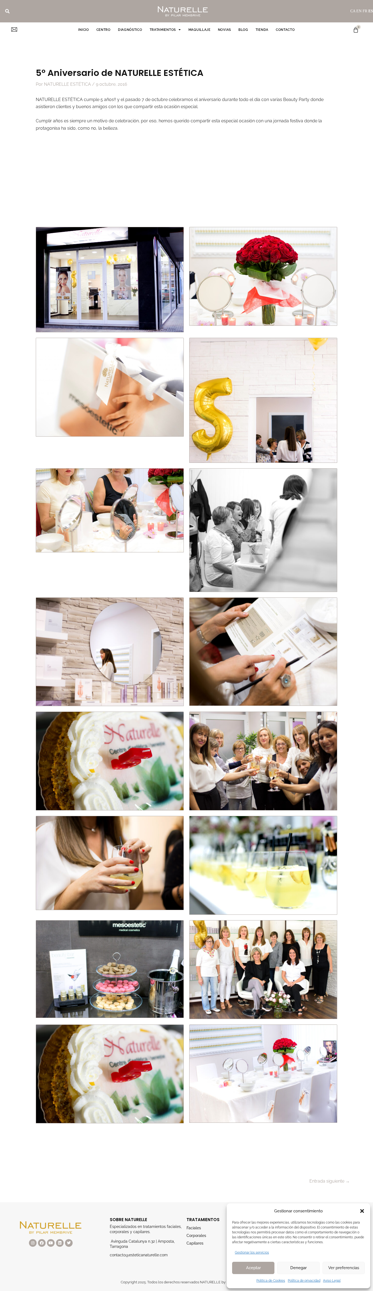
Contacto (285, 30)
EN (359, 11)
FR (365, 11)
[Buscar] (7, 11)
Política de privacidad (304, 1281)
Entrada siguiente (329, 1181)
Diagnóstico (130, 30)
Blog (243, 30)
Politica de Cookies (270, 1281)
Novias (224, 30)
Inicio (83, 30)
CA (352, 11)
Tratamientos (163, 30)
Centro (103, 30)
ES (370, 11)
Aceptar (253, 1267)
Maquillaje (199, 30)
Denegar (298, 1267)
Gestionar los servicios (252, 1252)
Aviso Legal (332, 1281)
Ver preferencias (343, 1267)
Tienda (262, 30)
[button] (362, 1211)
